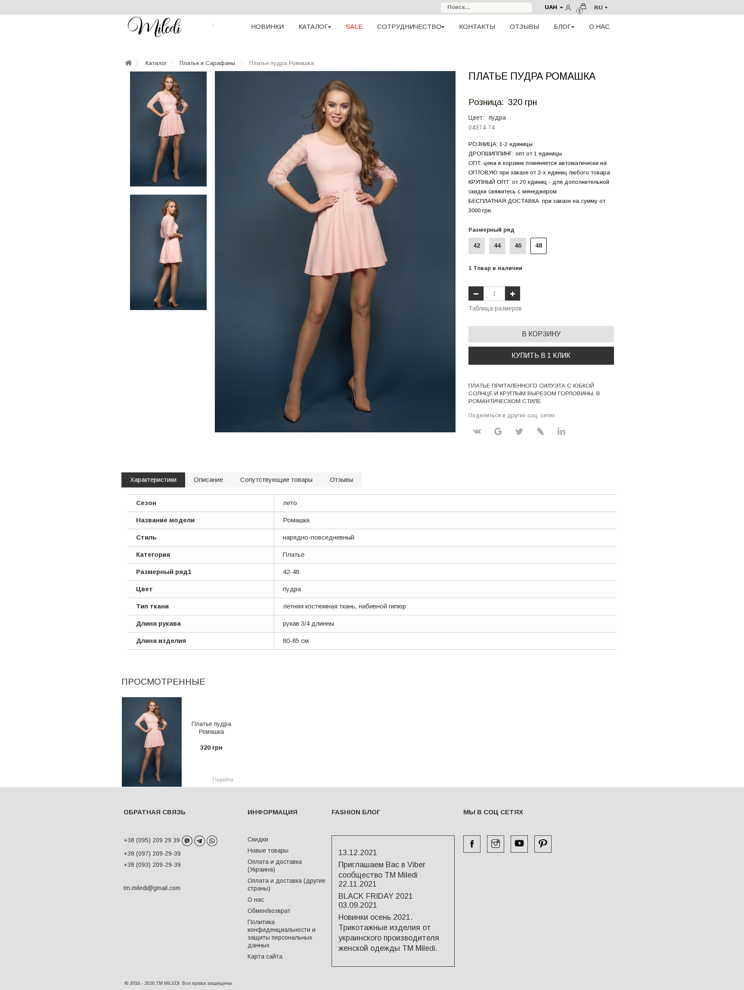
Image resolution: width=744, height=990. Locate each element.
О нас (256, 899)
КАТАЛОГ (313, 26)
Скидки (258, 839)
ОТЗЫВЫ (524, 26)
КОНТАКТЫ (477, 26)
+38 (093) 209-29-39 (152, 864)
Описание (208, 479)
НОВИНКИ (267, 26)
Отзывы (341, 479)
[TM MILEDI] (155, 26)
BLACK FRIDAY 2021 (375, 896)
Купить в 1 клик (541, 355)
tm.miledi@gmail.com (143, 887)
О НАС (599, 26)
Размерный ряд (493, 230)
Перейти (223, 780)
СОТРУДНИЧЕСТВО (409, 26)
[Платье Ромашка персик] (168, 128)
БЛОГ (562, 26)
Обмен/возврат (269, 910)
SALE (354, 26)
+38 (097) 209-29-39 (152, 853)
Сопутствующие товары (276, 479)
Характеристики (153, 479)
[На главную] (128, 63)
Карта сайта (265, 956)
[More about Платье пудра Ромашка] (152, 742)
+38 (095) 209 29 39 (153, 840)
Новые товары (268, 850)
